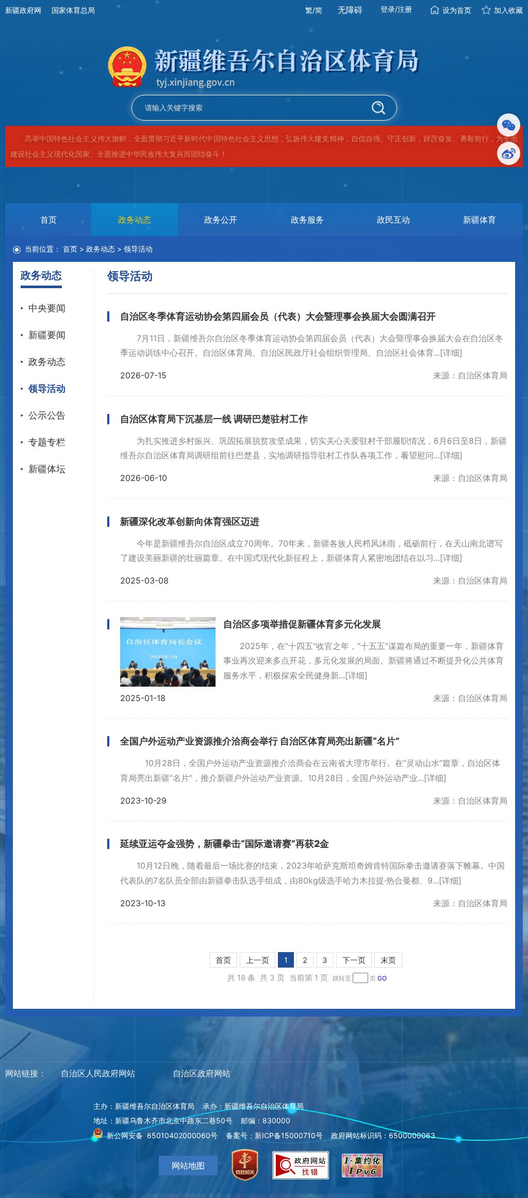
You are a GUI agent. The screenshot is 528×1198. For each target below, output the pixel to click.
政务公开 (220, 219)
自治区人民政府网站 (98, 1073)
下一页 (354, 960)
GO (382, 978)
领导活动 (46, 388)
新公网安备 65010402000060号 (162, 1135)
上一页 (257, 960)
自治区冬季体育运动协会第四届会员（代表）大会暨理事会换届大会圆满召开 (278, 316)
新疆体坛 (46, 468)
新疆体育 (479, 219)
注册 (405, 9)
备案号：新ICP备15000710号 (274, 1135)
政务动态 (134, 219)
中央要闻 (46, 308)
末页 (388, 960)
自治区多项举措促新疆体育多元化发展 (302, 624)
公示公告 (46, 415)
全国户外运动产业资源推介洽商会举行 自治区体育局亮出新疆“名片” (260, 741)
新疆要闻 (46, 334)
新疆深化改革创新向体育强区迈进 (189, 521)
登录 (388, 9)
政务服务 (307, 219)
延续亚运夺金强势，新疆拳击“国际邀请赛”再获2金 (224, 843)
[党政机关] (244, 1165)
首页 (48, 219)
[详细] (451, 352)
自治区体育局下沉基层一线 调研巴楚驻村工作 (214, 418)
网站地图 (188, 1165)
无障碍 (350, 9)
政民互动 (393, 219)
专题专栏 (46, 442)
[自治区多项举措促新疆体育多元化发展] (168, 652)
